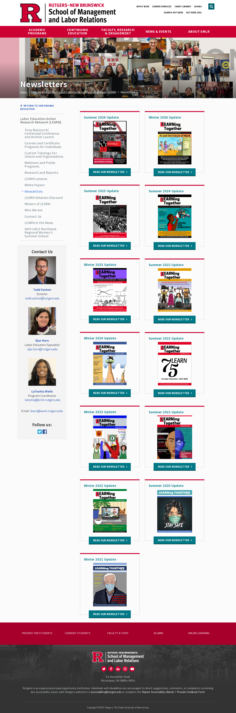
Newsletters (34, 191)
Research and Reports (41, 172)
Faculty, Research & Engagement (118, 31)
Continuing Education (78, 31)
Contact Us (33, 216)
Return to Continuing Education (37, 107)
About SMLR (199, 31)
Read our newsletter (108, 393)
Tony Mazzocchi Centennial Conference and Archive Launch (42, 133)
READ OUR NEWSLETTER (108, 172)
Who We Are (34, 210)
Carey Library (183, 6)
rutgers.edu (194, 12)
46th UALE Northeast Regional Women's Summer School (41, 232)
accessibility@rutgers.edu (106, 692)
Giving (198, 6)
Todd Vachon (42, 289)
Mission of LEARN (37, 203)
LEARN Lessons (36, 178)
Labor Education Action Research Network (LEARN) (40, 120)
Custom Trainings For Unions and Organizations (44, 155)
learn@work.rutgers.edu (46, 411)
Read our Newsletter (108, 245)
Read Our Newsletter (108, 540)
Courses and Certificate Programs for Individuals (43, 145)
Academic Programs (37, 31)
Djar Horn (42, 340)
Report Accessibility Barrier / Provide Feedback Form (173, 692)
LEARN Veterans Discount (44, 197)
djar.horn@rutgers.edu (42, 349)
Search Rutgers (173, 12)
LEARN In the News (39, 222)
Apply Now (142, 6)
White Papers (35, 185)
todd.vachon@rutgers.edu (42, 298)
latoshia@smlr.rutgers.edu (42, 400)
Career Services (162, 6)
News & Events (158, 31)
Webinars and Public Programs (40, 164)
